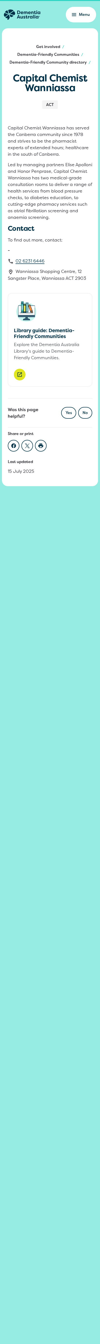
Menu (84, 14)
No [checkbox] (85, 412)
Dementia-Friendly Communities (48, 54)
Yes (69, 412)
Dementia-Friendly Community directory (48, 62)
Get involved (48, 46)
